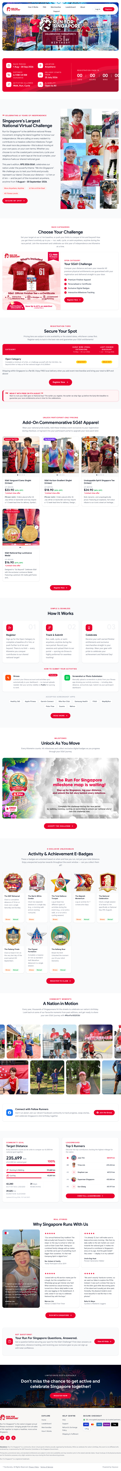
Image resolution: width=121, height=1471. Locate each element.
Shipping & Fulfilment (70, 1434)
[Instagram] (8, 1438)
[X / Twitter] (13, 1438)
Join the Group (105, 1113)
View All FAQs (103, 1341)
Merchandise (56, 7)
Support (56, 11)
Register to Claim (59, 981)
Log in (97, 9)
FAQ (44, 7)
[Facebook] (2, 1438)
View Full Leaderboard (89, 1196)
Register (108, 9)
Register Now (72, 300)
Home (44, 1420)
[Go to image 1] (20, 547)
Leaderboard (71, 7)
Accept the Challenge (59, 826)
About (82, 7)
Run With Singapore (59, 1315)
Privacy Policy (34, 1467)
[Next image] (37, 455)
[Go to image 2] (21, 547)
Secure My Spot (13, 201)
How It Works (33, 7)
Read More (59, 716)
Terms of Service (46, 1467)
